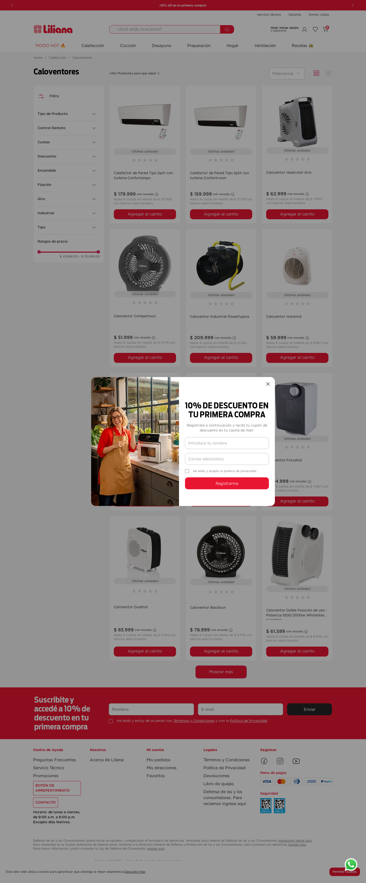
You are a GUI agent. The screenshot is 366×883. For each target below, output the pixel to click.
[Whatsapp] (351, 865)
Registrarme (227, 483)
